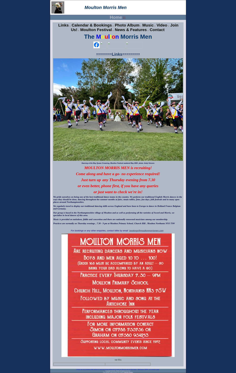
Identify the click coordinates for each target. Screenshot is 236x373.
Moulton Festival (96, 30)
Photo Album (127, 25)
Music (148, 25)
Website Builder (128, 372)
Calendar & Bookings (92, 25)
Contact (157, 30)
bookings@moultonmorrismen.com (146, 230)
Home (116, 17)
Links (63, 25)
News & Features (131, 30)
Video (162, 25)
